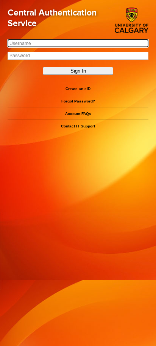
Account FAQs (78, 114)
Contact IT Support (78, 126)
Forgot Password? (78, 101)
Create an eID (78, 89)
